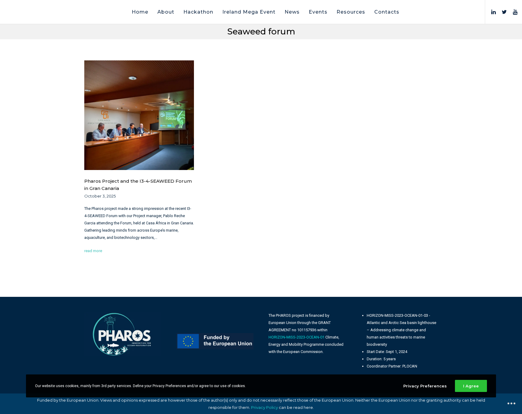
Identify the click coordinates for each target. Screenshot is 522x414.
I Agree (471, 386)
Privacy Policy (264, 407)
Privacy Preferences (425, 386)
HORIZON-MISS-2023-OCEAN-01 (296, 337)
